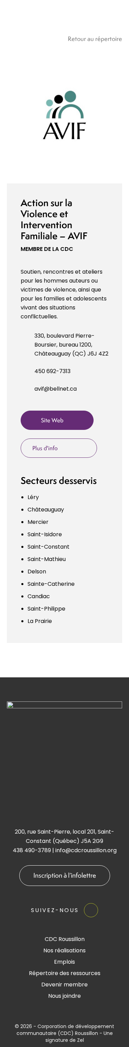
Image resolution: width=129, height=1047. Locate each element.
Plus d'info (45, 448)
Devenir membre (64, 984)
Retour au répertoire (95, 39)
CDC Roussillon (65, 939)
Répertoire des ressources (64, 973)
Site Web (52, 420)
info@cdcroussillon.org (86, 850)
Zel (80, 1040)
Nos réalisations (64, 950)
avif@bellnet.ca (55, 389)
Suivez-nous (55, 910)
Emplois (64, 962)
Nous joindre (64, 996)
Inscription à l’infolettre (64, 875)
